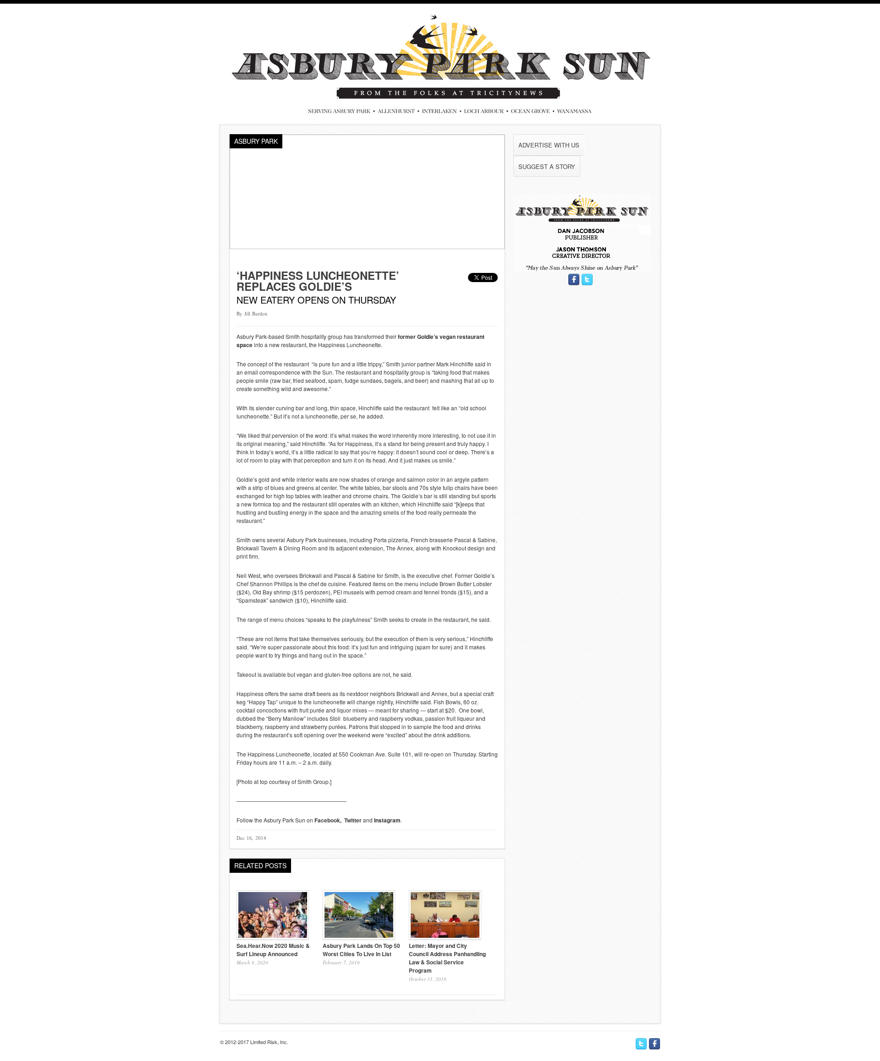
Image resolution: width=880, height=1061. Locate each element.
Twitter (353, 820)
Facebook (327, 820)
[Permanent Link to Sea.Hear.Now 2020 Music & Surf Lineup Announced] (272, 937)
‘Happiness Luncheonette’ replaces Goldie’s (317, 280)
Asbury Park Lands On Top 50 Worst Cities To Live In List (361, 949)
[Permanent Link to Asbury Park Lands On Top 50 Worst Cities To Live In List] (359, 937)
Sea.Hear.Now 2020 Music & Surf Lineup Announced (273, 949)
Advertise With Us (548, 145)
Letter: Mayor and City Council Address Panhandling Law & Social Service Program (447, 957)
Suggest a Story (546, 166)
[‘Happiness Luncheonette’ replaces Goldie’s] (367, 246)
